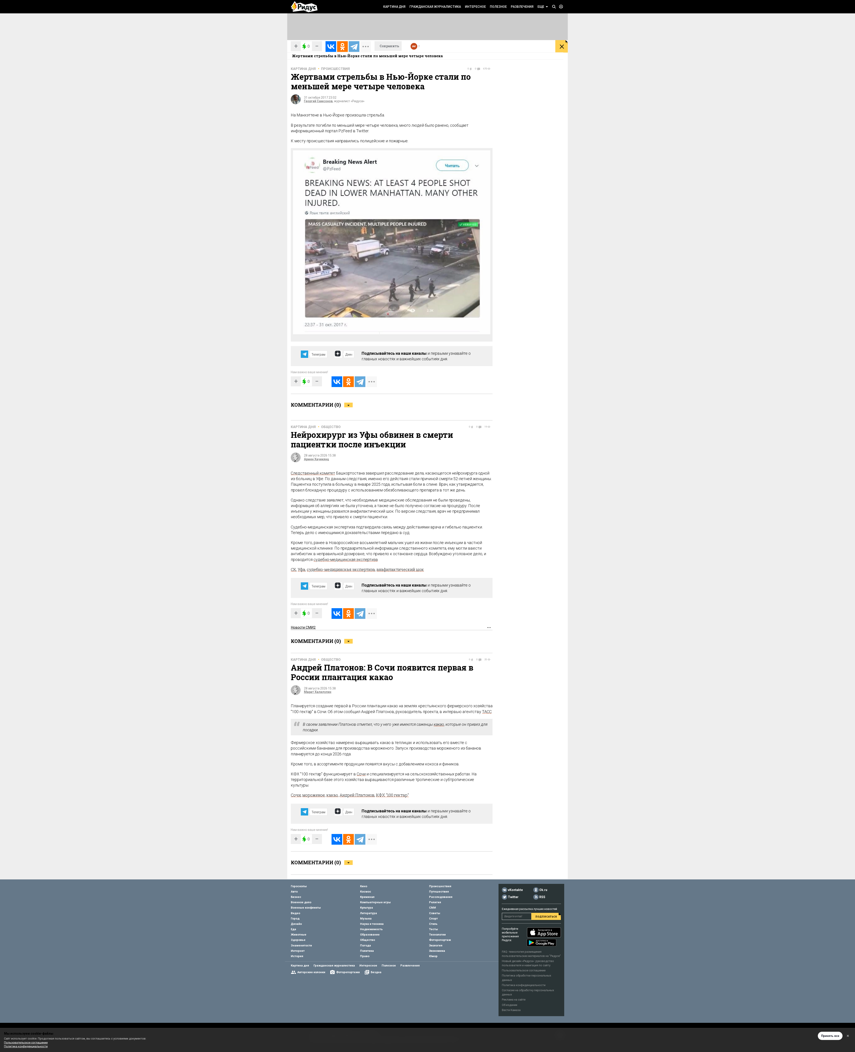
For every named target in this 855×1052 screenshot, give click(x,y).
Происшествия (335, 69)
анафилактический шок (400, 569)
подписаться (546, 916)
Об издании (509, 1005)
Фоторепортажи (348, 972)
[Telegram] (354, 46)
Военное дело (301, 902)
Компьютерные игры (375, 902)
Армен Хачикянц (316, 459)
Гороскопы (299, 886)
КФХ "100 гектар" (392, 795)
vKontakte (515, 890)
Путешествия (439, 891)
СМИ (432, 907)
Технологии (437, 934)
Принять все (830, 1036)
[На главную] (304, 6)
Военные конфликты (306, 907)
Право (364, 956)
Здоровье (298, 940)
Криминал (367, 897)
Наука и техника (372, 924)
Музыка (366, 918)
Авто (294, 891)
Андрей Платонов (357, 795)
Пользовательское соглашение (524, 970)
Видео (295, 913)
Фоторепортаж (440, 940)
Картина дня (394, 6)
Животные (298, 934)
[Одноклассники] (342, 46)
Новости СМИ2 (303, 627)
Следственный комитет (313, 473)
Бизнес (296, 897)
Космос (365, 891)
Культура (366, 907)
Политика (367, 950)
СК (293, 569)
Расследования (440, 897)
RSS (542, 897)
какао (439, 724)
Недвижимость (371, 929)
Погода (365, 945)
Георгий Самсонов (318, 101)
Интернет (298, 950)
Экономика (437, 950)
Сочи (361, 774)
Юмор (433, 956)
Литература (368, 913)
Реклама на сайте (513, 999)
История (297, 956)
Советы (434, 913)
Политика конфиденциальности (524, 985)
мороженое (313, 795)
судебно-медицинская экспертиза (346, 559)
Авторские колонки (311, 972)
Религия (435, 902)
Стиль (433, 924)
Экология (435, 945)
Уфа (301, 569)
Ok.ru (543, 890)
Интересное (475, 6)
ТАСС (487, 711)
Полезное (498, 6)
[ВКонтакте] (331, 46)
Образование (370, 934)
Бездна (376, 972)
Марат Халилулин (317, 692)
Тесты (433, 929)
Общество (331, 427)
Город (295, 918)
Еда (293, 929)
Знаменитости (301, 945)
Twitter (513, 897)
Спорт (433, 918)
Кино (363, 886)
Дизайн (296, 924)
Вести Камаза (511, 1010)
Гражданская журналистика (435, 6)
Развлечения (522, 6)
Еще (540, 6)
